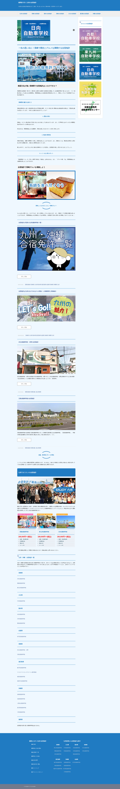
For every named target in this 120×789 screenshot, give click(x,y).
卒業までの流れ (36, 756)
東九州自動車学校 (21, 587)
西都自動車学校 (21, 583)
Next (74, 30)
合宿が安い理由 (36, 764)
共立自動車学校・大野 (22, 650)
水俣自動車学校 (21, 614)
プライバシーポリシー (37, 772)
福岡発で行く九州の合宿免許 (27, 2)
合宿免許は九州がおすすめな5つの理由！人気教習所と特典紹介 (37, 291)
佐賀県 (48, 284)
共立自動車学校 (85, 747)
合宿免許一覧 (35, 752)
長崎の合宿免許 (60, 13)
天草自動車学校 (21, 618)
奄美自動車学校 (21, 676)
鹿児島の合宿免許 (84, 13)
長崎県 (51, 284)
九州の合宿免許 (23, 13)
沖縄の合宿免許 (97, 13)
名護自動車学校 (21, 698)
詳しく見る (24, 276)
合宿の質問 (35, 760)
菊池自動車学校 (21, 623)
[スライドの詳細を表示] (31, 30)
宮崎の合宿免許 (36, 13)
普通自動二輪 (34, 391)
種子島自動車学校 (21, 667)
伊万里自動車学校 (21, 636)
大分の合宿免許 (72, 13)
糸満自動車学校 (21, 694)
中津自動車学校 (21, 601)
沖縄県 (55, 284)
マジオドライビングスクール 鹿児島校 (26, 672)
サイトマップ (35, 768)
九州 (58, 284)
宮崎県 (32, 284)
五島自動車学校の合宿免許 (26, 398)
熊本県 (39, 284)
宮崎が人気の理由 (36, 748)
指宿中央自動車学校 (22, 681)
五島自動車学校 (21, 654)
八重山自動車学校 (21, 703)
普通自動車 (28, 284)
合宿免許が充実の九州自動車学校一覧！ (30, 222)
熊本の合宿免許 (48, 13)
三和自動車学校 (21, 712)
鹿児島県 (44, 284)
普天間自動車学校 (21, 707)
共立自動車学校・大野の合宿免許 (28, 342)
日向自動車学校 (21, 578)
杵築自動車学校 (67, 751)
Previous (19, 30)
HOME (34, 744)
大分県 (36, 284)
